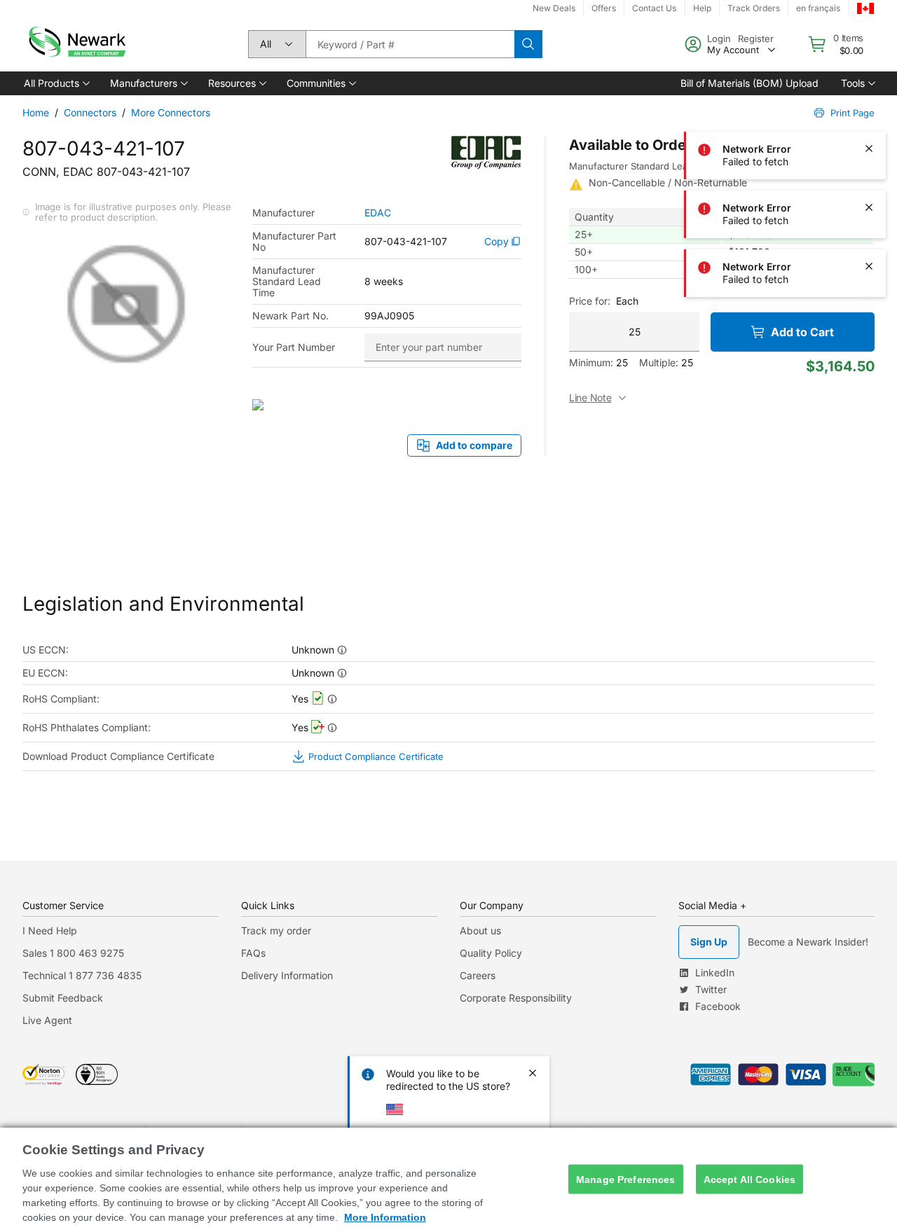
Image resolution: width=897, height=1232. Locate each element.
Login (719, 38)
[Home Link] (75, 44)
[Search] (528, 44)
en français (818, 8)
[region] (448, 1180)
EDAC (377, 213)
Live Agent (47, 1020)
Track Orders (753, 8)
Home (35, 112)
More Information (385, 1217)
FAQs (253, 953)
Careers (477, 975)
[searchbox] (410, 44)
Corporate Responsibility (516, 998)
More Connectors (170, 112)
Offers (603, 8)
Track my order (276, 930)
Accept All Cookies (750, 1178)
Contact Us (654, 8)
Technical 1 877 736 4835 (82, 975)
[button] (56, 83)
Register (756, 38)
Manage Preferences (626, 1178)
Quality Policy (491, 953)
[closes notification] (869, 89)
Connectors (90, 112)
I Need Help (49, 930)
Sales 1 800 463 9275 (73, 953)
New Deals (554, 8)
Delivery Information (287, 975)
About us (480, 930)
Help (702, 8)
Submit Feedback (62, 998)
